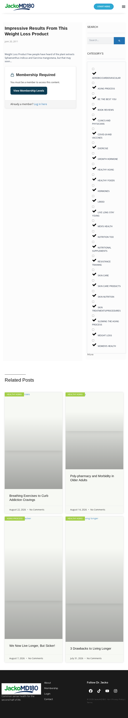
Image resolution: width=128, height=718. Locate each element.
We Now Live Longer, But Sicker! (32, 645)
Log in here (40, 104)
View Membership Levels (28, 90)
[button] (123, 6)
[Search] (119, 40)
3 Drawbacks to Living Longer (90, 648)
